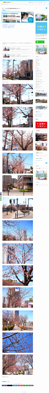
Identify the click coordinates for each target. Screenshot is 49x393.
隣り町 (37, 62)
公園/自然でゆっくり (38, 70)
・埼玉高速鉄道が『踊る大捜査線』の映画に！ (8, 26)
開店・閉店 (37, 84)
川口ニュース (4, 10)
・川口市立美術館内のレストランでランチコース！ (9, 24)
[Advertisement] (18, 34)
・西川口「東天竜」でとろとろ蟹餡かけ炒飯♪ (8, 25)
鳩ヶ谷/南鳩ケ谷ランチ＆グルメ (40, 81)
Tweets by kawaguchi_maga (39, 160)
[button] (4, 385)
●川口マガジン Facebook (39, 116)
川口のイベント (38, 65)
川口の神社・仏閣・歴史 (39, 73)
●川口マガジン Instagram (39, 115)
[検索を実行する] (46, 8)
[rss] (45, 0)
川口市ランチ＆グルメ (39, 86)
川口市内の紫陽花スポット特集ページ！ (40, 13)
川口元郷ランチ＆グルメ (39, 76)
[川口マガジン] (7, 2)
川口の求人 (37, 68)
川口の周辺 (37, 60)
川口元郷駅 (8, 381)
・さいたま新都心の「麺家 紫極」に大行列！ (8, 27)
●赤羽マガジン (37, 121)
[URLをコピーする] (31, 385)
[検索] (46, 0)
